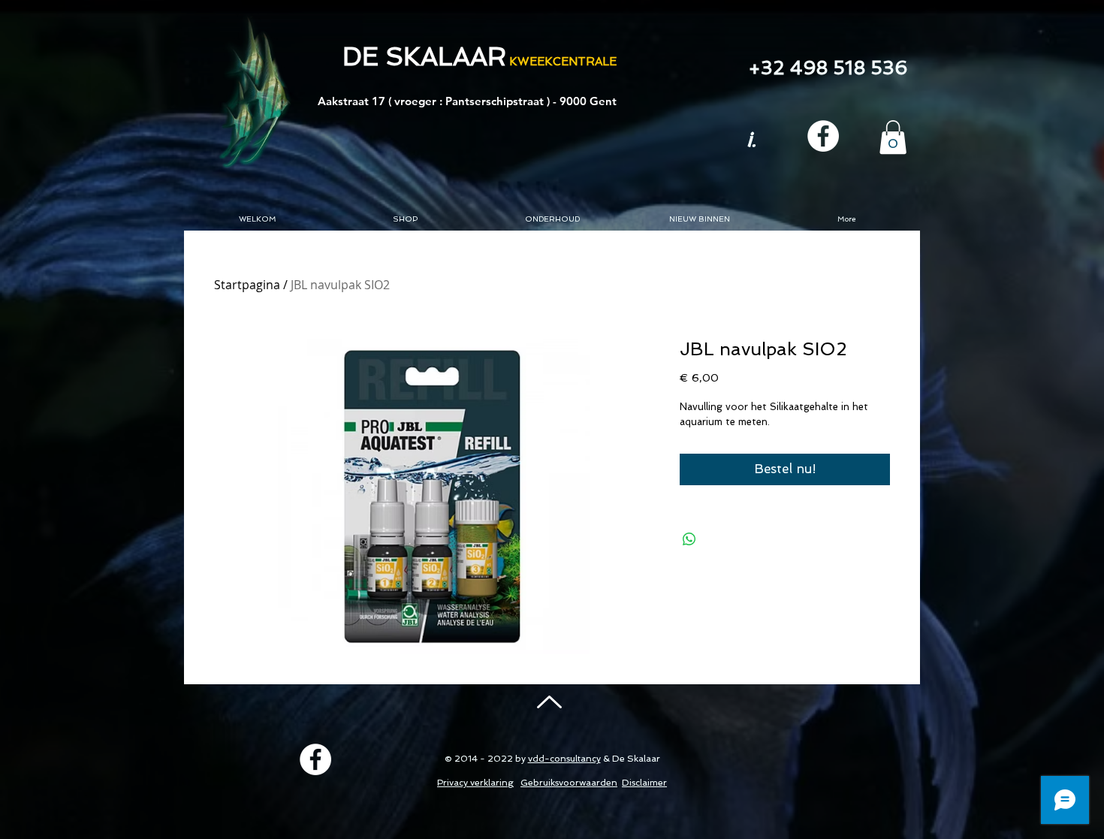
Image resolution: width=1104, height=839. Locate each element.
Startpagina (247, 284)
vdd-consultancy (564, 758)
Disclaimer (644, 782)
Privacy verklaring (475, 782)
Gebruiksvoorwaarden (568, 782)
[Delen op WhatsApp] (689, 539)
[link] (893, 137)
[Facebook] (823, 136)
